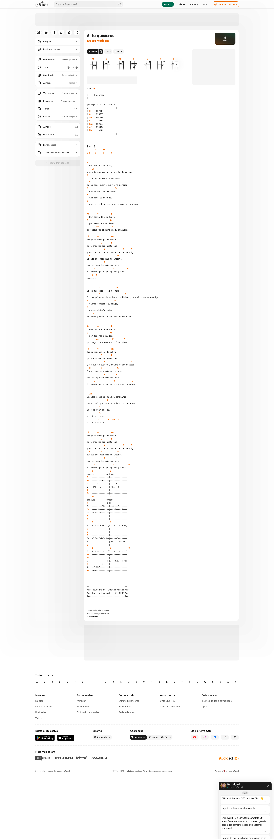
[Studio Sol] (228, 758)
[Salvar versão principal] (101, 51)
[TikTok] (225, 737)
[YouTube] (194, 737)
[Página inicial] (41, 4)
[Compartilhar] (76, 32)
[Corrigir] (69, 32)
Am (93, 88)
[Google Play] (45, 738)
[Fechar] (268, 785)
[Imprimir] (46, 32)
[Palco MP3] (99, 758)
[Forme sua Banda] (63, 757)
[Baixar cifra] (61, 32)
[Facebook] (215, 737)
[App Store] (66, 738)
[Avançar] (176, 64)
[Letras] (81, 757)
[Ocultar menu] (38, 32)
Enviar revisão (92, 616)
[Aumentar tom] (76, 67)
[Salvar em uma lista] (53, 32)
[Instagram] (205, 737)
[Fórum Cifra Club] (42, 758)
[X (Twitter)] (235, 737)
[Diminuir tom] (68, 67)
